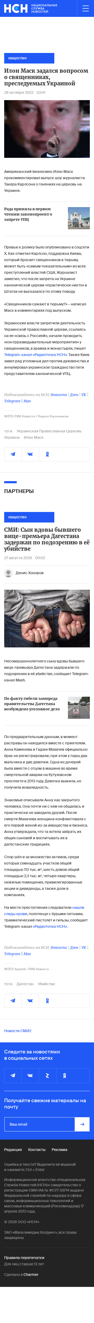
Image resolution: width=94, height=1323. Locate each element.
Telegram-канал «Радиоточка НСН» (35, 354)
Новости (59, 394)
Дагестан (25, 984)
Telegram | (14, 401)
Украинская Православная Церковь (49, 431)
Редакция (13, 1149)
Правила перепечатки (24, 1257)
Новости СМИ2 (17, 1030)
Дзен (74, 394)
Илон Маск (34, 437)
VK (83, 394)
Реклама (59, 1149)
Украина (12, 437)
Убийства (46, 984)
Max (27, 401)
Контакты (36, 1149)
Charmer (31, 1274)
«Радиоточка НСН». (50, 926)
